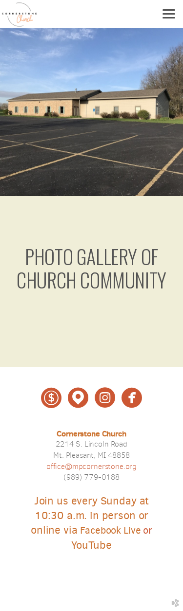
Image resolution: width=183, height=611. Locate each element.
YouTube (91, 545)
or (116, 530)
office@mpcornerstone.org (91, 466)
